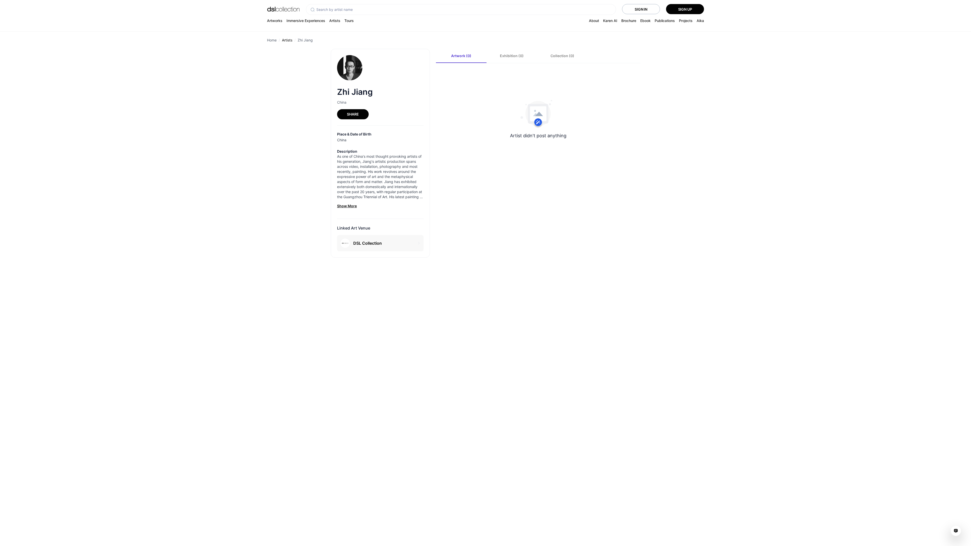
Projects (686, 20)
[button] (313, 10)
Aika (700, 20)
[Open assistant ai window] (956, 531)
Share (353, 114)
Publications (665, 20)
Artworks (274, 20)
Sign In (641, 9)
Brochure (628, 20)
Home (272, 40)
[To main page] (283, 9)
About (594, 20)
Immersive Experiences (305, 20)
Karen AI (610, 20)
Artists (334, 20)
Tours (349, 20)
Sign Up (685, 9)
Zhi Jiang (305, 40)
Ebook (645, 20)
